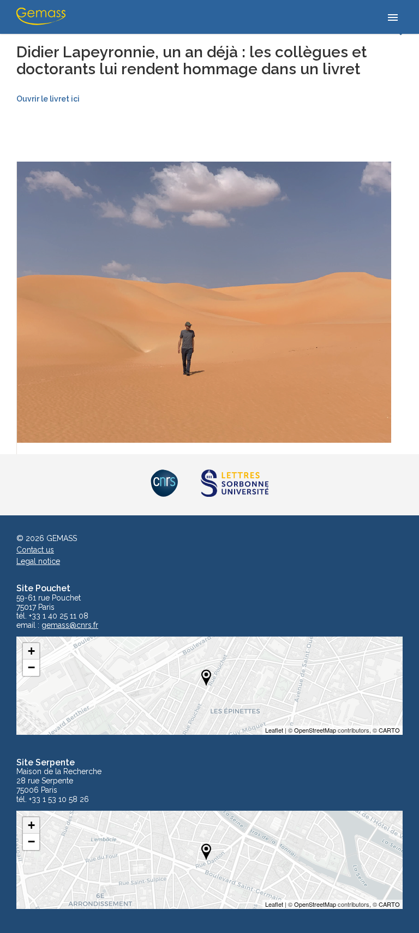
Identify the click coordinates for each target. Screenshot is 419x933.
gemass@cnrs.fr (69, 625)
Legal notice (38, 561)
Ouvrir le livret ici (48, 98)
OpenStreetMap (315, 730)
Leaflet (274, 730)
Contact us (35, 549)
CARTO (389, 730)
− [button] (31, 667)
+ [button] (31, 651)
